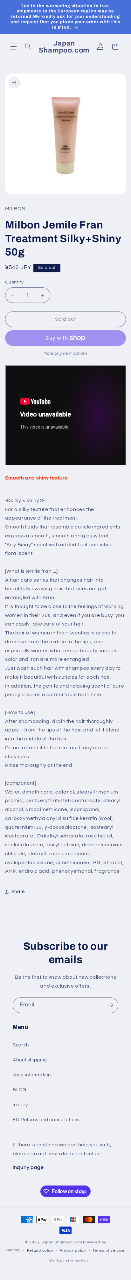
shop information (32, 1075)
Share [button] (18, 891)
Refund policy (40, 1250)
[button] (13, 46)
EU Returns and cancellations (46, 1119)
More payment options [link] (65, 354)
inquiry (20, 1104)
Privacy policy (73, 1250)
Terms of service (109, 1250)
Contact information (68, 1260)
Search (21, 1045)
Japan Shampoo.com (62, 1242)
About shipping (30, 1060)
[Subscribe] (110, 1005)
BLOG (19, 1090)
